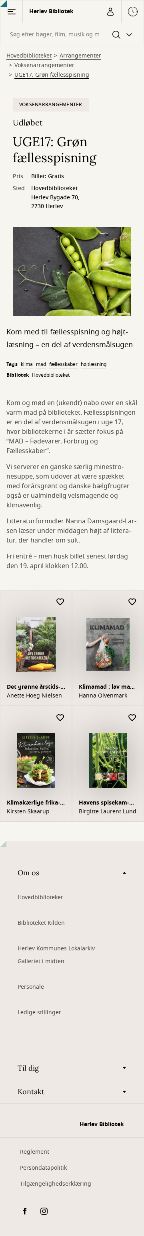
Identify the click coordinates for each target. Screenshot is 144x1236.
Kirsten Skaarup (28, 812)
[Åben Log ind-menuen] (110, 11)
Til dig (28, 1068)
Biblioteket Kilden (41, 923)
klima (27, 364)
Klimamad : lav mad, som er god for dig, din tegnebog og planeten (107, 688)
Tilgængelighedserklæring (55, 1184)
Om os (28, 872)
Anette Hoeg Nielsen (34, 696)
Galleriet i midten (41, 961)
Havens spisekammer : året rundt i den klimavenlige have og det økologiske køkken (107, 804)
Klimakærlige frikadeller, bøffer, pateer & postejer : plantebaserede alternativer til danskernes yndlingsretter (35, 804)
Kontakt (31, 1091)
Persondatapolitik (43, 1168)
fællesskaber (63, 364)
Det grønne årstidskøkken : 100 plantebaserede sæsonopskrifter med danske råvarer (35, 688)
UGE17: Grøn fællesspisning (51, 75)
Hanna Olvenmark (103, 696)
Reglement (34, 1152)
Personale (31, 987)
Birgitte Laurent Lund (107, 812)
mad (41, 364)
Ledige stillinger (39, 1012)
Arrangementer (80, 56)
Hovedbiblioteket (29, 56)
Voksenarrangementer (44, 65)
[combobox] (72, 34)
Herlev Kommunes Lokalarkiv (56, 948)
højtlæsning (93, 364)
